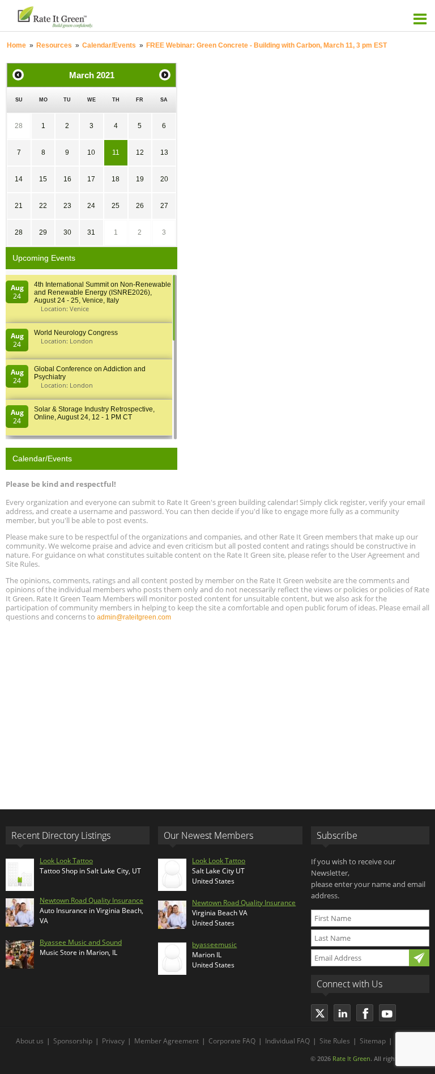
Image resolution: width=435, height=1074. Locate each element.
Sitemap (373, 1041)
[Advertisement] (217, 710)
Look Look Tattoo (66, 860)
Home (16, 45)
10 (91, 152)
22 (43, 206)
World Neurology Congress (76, 333)
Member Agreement (166, 1041)
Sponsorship (72, 1041)
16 (67, 179)
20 (164, 179)
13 (164, 152)
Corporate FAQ (231, 1041)
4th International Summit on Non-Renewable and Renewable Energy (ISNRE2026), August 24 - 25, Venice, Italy (102, 292)
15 (43, 179)
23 (67, 206)
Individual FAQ (287, 1041)
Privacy (113, 1041)
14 (19, 179)
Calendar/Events (109, 45)
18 (116, 179)
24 (91, 206)
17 (91, 179)
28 (19, 126)
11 (116, 152)
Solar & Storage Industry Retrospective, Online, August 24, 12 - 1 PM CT (94, 413)
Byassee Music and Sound (81, 942)
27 (164, 206)
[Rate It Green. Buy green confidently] (113, 15)
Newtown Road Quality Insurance (91, 900)
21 (19, 206)
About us (30, 1041)
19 (140, 179)
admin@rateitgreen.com (134, 617)
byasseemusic (214, 944)
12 (140, 152)
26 (140, 206)
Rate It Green (351, 1058)
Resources (54, 45)
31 (91, 232)
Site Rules (334, 1041)
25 (116, 206)
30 (67, 232)
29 (43, 232)
